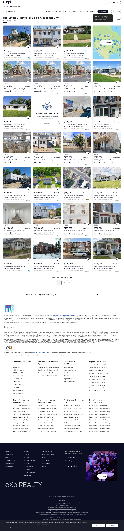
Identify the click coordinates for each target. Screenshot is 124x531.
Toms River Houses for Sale (21, 408)
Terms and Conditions (47, 451)
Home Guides (9, 466)
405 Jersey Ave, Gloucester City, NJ (44, 231)
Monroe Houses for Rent (72, 429)
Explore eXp (8, 451)
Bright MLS (32, 331)
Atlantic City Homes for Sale (98, 373)
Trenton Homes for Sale (97, 385)
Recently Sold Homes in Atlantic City (100, 414)
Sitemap (44, 466)
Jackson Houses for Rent (72, 417)
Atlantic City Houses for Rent (73, 414)
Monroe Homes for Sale (96, 388)
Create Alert (47, 123)
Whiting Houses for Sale (20, 423)
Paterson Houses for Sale (21, 420)
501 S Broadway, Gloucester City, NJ (15, 89)
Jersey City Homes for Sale (98, 365)
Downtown (67, 376)
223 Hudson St (17, 381)
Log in (113, 2)
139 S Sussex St (18, 373)
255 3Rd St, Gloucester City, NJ (73, 266)
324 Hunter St (17, 384)
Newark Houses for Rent (72, 411)
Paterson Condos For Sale (46, 420)
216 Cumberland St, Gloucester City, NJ (75, 124)
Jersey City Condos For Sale (47, 405)
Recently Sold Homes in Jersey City (100, 405)
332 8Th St (16, 367)
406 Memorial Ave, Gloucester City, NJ (105, 195)
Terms (38, 524)
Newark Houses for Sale (20, 411)
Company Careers (10, 463)
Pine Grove (67, 373)
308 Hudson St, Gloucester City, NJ (104, 231)
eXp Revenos (27, 463)
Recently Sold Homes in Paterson (100, 420)
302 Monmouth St (18, 370)
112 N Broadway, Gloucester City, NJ (74, 160)
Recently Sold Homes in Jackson (99, 417)
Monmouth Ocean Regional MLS (40, 352)
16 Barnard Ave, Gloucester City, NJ (14, 266)
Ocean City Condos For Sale (47, 431)
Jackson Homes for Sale (97, 376)
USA (53, 277)
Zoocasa (26, 454)
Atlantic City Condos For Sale (47, 414)
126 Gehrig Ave (17, 379)
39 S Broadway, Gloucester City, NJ (14, 195)
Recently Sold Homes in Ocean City (100, 431)
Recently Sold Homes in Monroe (99, 429)
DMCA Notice (62, 500)
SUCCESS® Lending (29, 460)
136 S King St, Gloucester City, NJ (104, 160)
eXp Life (26, 451)
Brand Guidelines (46, 463)
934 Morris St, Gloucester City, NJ (44, 266)
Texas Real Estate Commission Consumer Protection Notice (62, 510)
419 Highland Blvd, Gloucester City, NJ (15, 160)
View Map (108, 42)
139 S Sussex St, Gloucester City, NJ (15, 53)
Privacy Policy (45, 457)
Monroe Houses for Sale (20, 429)
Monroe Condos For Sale (46, 429)
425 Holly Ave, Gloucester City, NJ (14, 124)
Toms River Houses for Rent (73, 408)
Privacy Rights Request (48, 454)
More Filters (104, 11)
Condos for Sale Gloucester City (48, 370)
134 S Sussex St (18, 376)
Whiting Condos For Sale (46, 423)
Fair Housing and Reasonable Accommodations (62, 503)
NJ (58, 277)
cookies (11, 522)
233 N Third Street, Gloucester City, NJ (75, 231)
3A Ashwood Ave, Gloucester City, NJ (105, 89)
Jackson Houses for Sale (21, 417)
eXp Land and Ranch (29, 472)
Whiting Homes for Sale (97, 382)
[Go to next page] (69, 282)
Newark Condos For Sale (46, 411)
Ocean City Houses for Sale (21, 431)
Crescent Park (68, 367)
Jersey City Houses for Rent (73, 405)
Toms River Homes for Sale (98, 368)
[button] (62, 294)
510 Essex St (17, 387)
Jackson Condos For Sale (46, 417)
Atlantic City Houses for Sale (22, 414)
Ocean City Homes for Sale (98, 391)
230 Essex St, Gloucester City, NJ (74, 195)
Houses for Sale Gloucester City (48, 367)
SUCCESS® (27, 457)
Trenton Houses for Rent (72, 426)
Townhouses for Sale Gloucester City (48, 373)
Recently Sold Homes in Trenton (99, 426)
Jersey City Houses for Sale (21, 405)
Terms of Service (75, 502)
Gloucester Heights (70, 370)
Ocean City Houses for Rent (73, 431)
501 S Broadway (18, 390)
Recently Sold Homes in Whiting (99, 423)
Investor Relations (10, 460)
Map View (117, 11)
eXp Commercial (28, 466)
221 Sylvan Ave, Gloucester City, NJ (104, 266)
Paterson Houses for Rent (72, 420)
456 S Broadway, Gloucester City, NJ (15, 231)
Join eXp (7, 457)
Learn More (82, 514)
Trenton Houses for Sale (20, 426)
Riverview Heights (69, 381)
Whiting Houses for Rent (72, 423)
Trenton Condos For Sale (46, 426)
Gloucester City (66, 277)
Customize (112, 525)
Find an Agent (9, 454)
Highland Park (68, 379)
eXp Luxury (27, 469)
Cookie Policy (45, 460)
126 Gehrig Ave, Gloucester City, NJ (74, 53)
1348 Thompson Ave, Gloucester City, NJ (46, 195)
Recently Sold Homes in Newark (99, 411)
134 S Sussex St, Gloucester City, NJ (45, 53)
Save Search (116, 19)
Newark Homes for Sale (96, 371)
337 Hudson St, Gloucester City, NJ (44, 160)
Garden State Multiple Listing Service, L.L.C (65, 315)
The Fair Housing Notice (82, 512)
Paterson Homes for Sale (97, 379)
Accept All (98, 525)
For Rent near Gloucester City (48, 376)
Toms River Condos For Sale (47, 408)
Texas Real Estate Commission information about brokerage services (62, 509)
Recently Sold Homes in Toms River (100, 408)
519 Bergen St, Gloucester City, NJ (104, 124)
